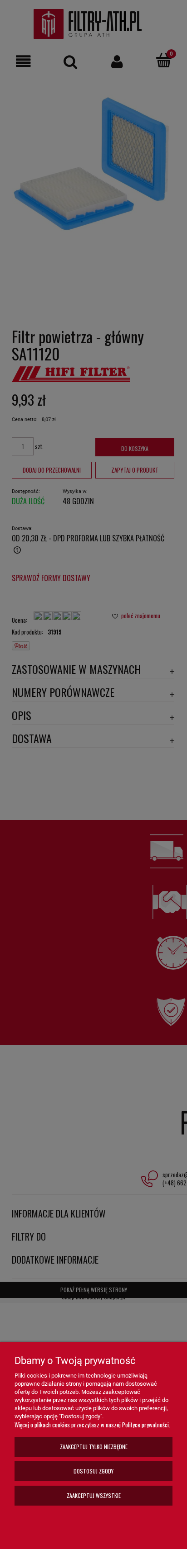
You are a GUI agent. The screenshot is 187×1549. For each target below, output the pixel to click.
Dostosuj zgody (93, 1471)
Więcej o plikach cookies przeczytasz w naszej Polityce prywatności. (92, 1424)
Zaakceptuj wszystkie (94, 1495)
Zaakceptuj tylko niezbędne (94, 1446)
